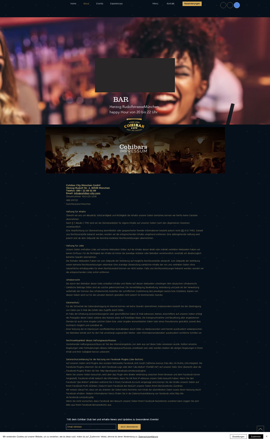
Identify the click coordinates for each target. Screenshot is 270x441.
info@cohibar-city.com (87, 193)
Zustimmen (256, 436)
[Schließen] (266, 436)
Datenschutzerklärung (148, 436)
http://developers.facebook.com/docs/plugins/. (123, 370)
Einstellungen (238, 436)
